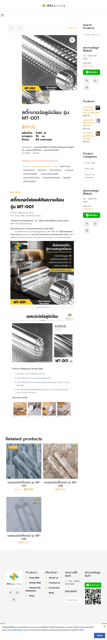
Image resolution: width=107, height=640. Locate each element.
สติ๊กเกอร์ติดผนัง (29, 181)
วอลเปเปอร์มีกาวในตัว (31, 177)
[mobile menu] (2, 15)
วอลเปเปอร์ (69, 170)
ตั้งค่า (81, 630)
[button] (72, 40)
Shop (31, 595)
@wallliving (88, 66)
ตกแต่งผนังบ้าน (29, 170)
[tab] (16, 192)
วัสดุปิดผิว (67, 177)
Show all (73, 28)
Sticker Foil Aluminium (41, 166)
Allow (99, 635)
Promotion (54, 587)
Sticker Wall (65, 166)
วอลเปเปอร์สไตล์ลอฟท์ (51, 177)
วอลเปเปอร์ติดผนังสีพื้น (49, 174)
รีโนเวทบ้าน (42, 170)
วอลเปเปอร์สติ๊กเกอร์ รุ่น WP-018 (60, 484)
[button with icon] (10, 593)
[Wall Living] (53, 5)
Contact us (54, 582)
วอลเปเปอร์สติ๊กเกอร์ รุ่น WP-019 (24, 537)
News (51, 592)
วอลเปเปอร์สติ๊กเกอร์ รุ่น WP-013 (24, 484)
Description (16, 192)
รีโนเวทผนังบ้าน (56, 170)
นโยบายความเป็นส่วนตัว (12, 630)
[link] (14, 579)
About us (53, 577)
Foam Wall (89, 168)
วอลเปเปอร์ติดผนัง (30, 174)
